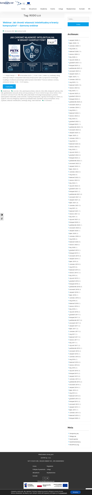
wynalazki (40, 98)
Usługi (61, 9)
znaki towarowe (36, 100)
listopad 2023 (73, 124)
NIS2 (59, 93)
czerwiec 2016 (74, 356)
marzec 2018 (73, 306)
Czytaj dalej (9, 86)
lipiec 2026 (72, 43)
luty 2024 (72, 118)
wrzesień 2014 (74, 384)
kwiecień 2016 (73, 362)
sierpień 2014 (73, 387)
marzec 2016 (73, 365)
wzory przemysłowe (49, 98)
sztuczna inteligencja (13, 98)
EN (89, 9)
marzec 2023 (73, 146)
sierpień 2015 (73, 376)
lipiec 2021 (72, 202)
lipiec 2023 (72, 135)
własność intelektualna (14, 100)
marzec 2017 (73, 340)
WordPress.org (74, 445)
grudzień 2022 (74, 155)
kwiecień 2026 (73, 51)
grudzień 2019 (74, 250)
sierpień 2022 (73, 166)
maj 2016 (72, 359)
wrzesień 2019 (74, 256)
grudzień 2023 (74, 121)
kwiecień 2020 (73, 242)
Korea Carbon (54, 93)
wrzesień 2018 (74, 289)
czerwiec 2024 (74, 107)
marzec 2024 (73, 116)
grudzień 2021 (74, 188)
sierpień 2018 (73, 292)
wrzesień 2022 (74, 163)
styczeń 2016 (73, 370)
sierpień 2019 (73, 258)
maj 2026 (72, 48)
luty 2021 (72, 216)
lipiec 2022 (72, 169)
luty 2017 (72, 342)
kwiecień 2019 (73, 270)
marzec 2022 (73, 180)
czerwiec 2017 (74, 331)
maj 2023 (72, 141)
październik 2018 (74, 286)
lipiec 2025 (72, 76)
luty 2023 (72, 149)
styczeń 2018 (73, 312)
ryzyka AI (3, 98)
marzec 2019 (73, 272)
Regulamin (50, 466)
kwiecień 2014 (73, 396)
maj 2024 (72, 110)
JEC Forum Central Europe (41, 93)
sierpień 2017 (73, 326)
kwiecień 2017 (73, 337)
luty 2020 (72, 247)
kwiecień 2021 (73, 211)
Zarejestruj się (73, 433)
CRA (20, 91)
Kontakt (82, 9)
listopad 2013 (73, 401)
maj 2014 (72, 393)
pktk (25, 95)
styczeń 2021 (73, 219)
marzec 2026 (73, 54)
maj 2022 (72, 174)
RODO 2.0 (59, 97)
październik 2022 (74, 160)
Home (23, 9)
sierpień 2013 (73, 407)
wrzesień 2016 (74, 351)
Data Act (37, 91)
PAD (22, 95)
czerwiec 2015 (74, 379)
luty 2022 (72, 183)
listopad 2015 (73, 373)
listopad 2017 (73, 317)
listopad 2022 (73, 158)
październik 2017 (74, 320)
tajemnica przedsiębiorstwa (28, 98)
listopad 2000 (73, 418)
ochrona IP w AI (12, 95)
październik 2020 (74, 225)
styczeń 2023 (73, 152)
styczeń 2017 (73, 345)
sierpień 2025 (73, 74)
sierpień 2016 (73, 354)
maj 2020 (72, 239)
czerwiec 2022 (74, 172)
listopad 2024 (73, 99)
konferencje (6, 91)
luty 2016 (72, 368)
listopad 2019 (73, 253)
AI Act (17, 91)
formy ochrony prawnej (26, 93)
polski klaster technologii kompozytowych (39, 95)
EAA (2, 93)
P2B (19, 95)
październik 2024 (74, 102)
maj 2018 (72, 300)
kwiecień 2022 (73, 177)
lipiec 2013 (72, 410)
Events (52, 9)
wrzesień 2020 (74, 228)
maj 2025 (72, 82)
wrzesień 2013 (74, 404)
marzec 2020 (73, 244)
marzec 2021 (73, 214)
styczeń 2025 (73, 93)
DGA (42, 91)
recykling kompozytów (33, 97)
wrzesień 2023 (74, 130)
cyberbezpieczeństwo (28, 91)
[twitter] (47, 478)
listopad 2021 (73, 191)
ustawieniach (63, 493)
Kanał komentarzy (75, 442)
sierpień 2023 (73, 132)
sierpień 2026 (73, 40)
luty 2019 (72, 275)
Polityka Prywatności (39, 469)
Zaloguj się (72, 436)
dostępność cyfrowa (54, 91)
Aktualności (33, 9)
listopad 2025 (73, 65)
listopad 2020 (73, 222)
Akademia (43, 9)
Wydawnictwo (71, 9)
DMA (45, 91)
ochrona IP (4, 95)
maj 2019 (72, 267)
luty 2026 (72, 57)
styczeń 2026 (73, 60)
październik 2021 (74, 194)
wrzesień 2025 (74, 71)
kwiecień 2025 (73, 85)
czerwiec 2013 (74, 412)
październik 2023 (74, 127)
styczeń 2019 (73, 278)
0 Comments (48, 100)
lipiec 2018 (72, 295)
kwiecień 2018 (73, 303)
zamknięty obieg (26, 100)
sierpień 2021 (73, 200)
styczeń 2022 (73, 186)
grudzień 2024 (74, 96)
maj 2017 (72, 334)
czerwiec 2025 (74, 79)
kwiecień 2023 (73, 144)
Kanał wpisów (73, 439)
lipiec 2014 (72, 390)
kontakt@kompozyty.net (46, 481)
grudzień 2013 (74, 398)
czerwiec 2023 (74, 138)
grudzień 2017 (74, 314)
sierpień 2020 (73, 230)
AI (14, 91)
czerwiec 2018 (74, 298)
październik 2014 (74, 382)
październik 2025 (74, 68)
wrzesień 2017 (74, 323)
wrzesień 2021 (74, 197)
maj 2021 (72, 208)
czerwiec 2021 (74, 205)
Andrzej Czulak (21, 31)
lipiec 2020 (72, 233)
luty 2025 (72, 90)
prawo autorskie (22, 97)
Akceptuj (75, 492)
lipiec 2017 (72, 328)
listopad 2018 (73, 284)
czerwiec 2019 (74, 264)
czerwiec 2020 (74, 236)
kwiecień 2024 (73, 113)
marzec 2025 (73, 88)
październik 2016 (74, 348)
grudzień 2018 (74, 281)
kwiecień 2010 (73, 415)
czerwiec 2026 (74, 46)
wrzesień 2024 (74, 104)
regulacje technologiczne (48, 97)
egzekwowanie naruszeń (11, 93)
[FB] (44, 478)
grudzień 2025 (74, 62)
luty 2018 (72, 309)
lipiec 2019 (72, 261)
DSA (61, 91)
